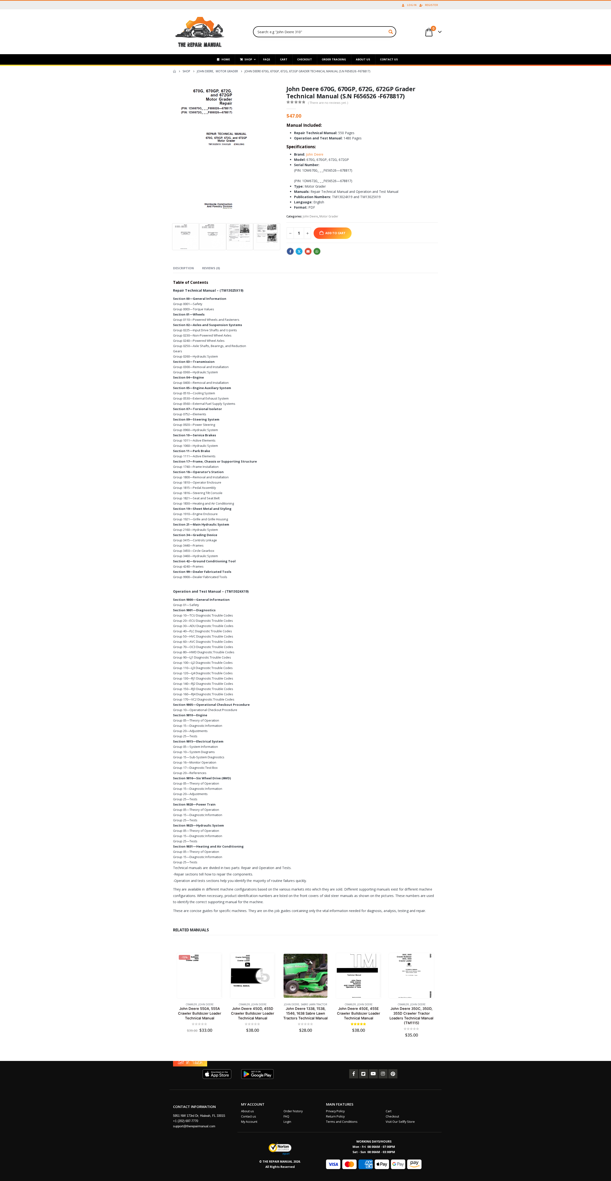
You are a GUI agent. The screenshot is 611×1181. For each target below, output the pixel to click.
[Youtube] (373, 1073)
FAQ (286, 1116)
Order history (293, 1111)
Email (308, 251)
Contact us (248, 1116)
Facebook (290, 251)
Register (431, 5)
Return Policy (335, 1116)
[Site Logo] (200, 32)
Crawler (191, 1004)
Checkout (392, 1116)
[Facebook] (353, 1073)
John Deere (314, 154)
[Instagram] (383, 1073)
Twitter (299, 251)
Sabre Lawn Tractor (314, 1004)
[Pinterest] (392, 1073)
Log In (411, 5)
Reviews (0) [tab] (211, 268)
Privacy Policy (335, 1111)
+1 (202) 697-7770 (185, 1121)
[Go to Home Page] (174, 71)
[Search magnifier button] (390, 31)
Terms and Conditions (342, 1122)
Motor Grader (328, 216)
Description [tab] (183, 268)
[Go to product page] (252, 975)
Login (287, 1122)
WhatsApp (317, 251)
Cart (388, 1111)
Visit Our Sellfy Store (400, 1122)
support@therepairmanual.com (194, 1126)
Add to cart (335, 233)
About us (247, 1111)
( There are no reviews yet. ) (328, 102)
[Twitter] (363, 1073)
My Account (249, 1122)
